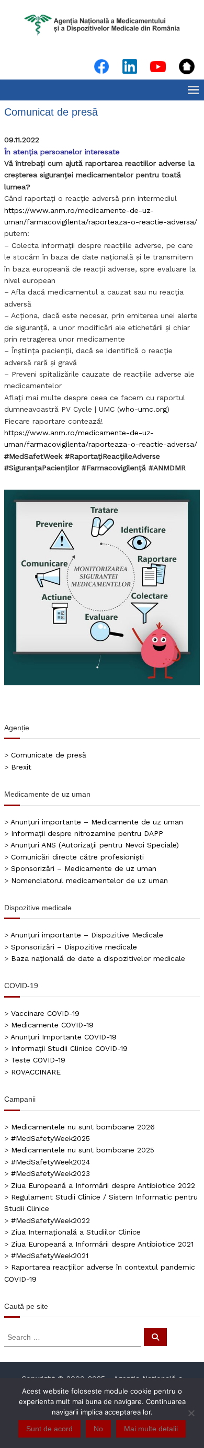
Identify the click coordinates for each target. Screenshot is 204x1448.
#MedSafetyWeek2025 (50, 1138)
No (98, 1428)
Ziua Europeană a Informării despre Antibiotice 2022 (103, 1185)
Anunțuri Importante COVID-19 (63, 1037)
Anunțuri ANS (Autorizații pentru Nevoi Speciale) (94, 845)
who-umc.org (143, 409)
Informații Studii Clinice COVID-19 (69, 1048)
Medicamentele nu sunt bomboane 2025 (82, 1150)
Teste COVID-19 (38, 1060)
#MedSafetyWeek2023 (50, 1173)
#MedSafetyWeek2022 (50, 1220)
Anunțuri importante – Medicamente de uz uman (96, 822)
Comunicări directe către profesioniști (77, 857)
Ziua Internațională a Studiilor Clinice (76, 1232)
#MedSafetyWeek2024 (50, 1162)
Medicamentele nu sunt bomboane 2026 (83, 1127)
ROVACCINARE (36, 1072)
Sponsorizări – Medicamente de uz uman (83, 868)
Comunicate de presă (48, 755)
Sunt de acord (49, 1428)
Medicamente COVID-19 (52, 1025)
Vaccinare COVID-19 (45, 1013)
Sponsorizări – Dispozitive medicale (74, 947)
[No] (191, 1413)
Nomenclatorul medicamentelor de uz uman (89, 880)
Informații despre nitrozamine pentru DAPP (87, 833)
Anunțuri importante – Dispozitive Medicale (86, 935)
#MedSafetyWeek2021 (49, 1255)
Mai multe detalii (151, 1428)
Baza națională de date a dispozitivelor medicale (98, 958)
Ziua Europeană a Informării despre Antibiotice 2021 (102, 1244)
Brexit (21, 767)
